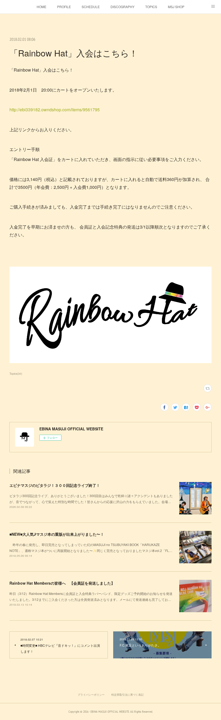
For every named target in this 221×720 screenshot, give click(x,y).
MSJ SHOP (176, 6)
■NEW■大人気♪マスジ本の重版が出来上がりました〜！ (56, 534)
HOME (41, 6)
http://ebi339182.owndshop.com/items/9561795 (55, 109)
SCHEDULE (91, 6)
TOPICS (151, 6)
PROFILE (64, 6)
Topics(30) (15, 374)
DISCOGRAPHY (122, 6)
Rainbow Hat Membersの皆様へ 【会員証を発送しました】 (62, 583)
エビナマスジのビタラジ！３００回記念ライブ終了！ (54, 485)
